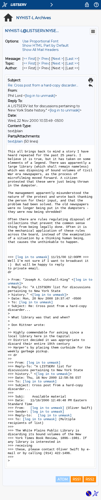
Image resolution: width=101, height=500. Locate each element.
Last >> (72, 59)
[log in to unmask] (40, 96)
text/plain (15, 141)
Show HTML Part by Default (45, 45)
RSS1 (77, 479)
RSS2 (89, 479)
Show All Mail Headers (40, 50)
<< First (29, 59)
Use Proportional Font (40, 41)
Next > (57, 59)
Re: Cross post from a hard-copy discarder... (43, 85)
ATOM (63, 479)
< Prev (44, 59)
